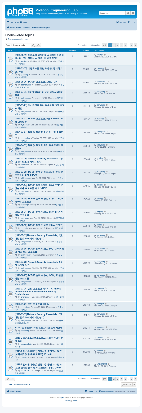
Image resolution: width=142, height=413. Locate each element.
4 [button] (121, 45)
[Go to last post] (105, 55)
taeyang (24, 191)
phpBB (62, 397)
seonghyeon (26, 85)
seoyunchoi (26, 344)
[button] (104, 45)
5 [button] (125, 45)
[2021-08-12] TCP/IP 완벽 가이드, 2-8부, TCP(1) (39, 225)
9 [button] (131, 45)
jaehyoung (25, 98)
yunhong (24, 75)
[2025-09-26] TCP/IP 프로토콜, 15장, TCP (36, 81)
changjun (25, 297)
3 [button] (117, 45)
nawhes (24, 357)
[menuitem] (23, 22)
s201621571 (26, 371)
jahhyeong (25, 178)
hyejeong (25, 125)
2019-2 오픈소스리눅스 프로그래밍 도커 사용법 (39, 327)
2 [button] (113, 45)
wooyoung (25, 151)
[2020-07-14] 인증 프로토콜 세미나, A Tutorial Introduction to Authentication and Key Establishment (38, 291)
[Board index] (21, 11)
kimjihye (24, 61)
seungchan (25, 138)
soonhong (25, 331)
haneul (23, 228)
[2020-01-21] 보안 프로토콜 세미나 (32, 304)
